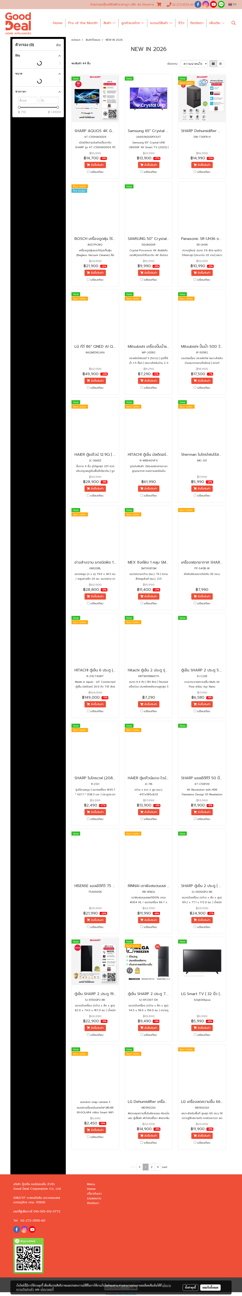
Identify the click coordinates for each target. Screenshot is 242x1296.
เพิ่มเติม (215, 23)
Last (164, 1167)
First (133, 1167)
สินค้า (107, 23)
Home (57, 23)
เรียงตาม (173, 64)
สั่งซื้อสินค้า (97, 165)
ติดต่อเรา (196, 23)
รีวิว (181, 23)
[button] (234, 23)
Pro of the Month (83, 23)
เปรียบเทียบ (96, 172)
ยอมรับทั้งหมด (210, 1287)
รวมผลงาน (94, 1198)
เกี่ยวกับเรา (94, 1193)
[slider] (19, 107)
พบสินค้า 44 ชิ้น (80, 63)
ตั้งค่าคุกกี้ (190, 1287)
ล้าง (58, 45)
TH (234, 4)
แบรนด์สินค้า (159, 23)
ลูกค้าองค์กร (131, 23)
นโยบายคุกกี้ (47, 1289)
